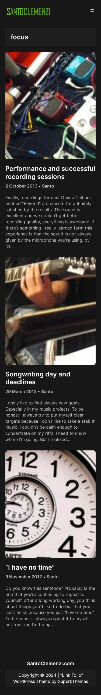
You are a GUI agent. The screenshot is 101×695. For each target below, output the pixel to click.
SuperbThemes (73, 681)
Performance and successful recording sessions (50, 172)
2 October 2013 (21, 186)
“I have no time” (30, 567)
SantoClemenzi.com (50, 663)
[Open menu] (92, 11)
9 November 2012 (23, 576)
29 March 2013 (21, 391)
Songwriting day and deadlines (37, 378)
